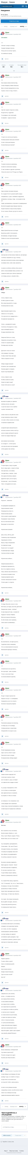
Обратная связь (13, 1150)
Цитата (6, 58)
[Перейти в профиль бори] (2, 250)
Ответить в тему (14, 21)
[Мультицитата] (2, 59)
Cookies (21, 1150)
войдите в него (10, 1119)
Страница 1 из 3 (14, 26)
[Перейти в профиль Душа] (2, 33)
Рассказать (7, 1135)
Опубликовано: (13, 34)
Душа (6, 14)
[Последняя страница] (26, 26)
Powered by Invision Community (14, 1152)
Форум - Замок (8, 2)
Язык (5, 1150)
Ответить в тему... (9, 1127)
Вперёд (22, 26)
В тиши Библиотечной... (16, 16)
